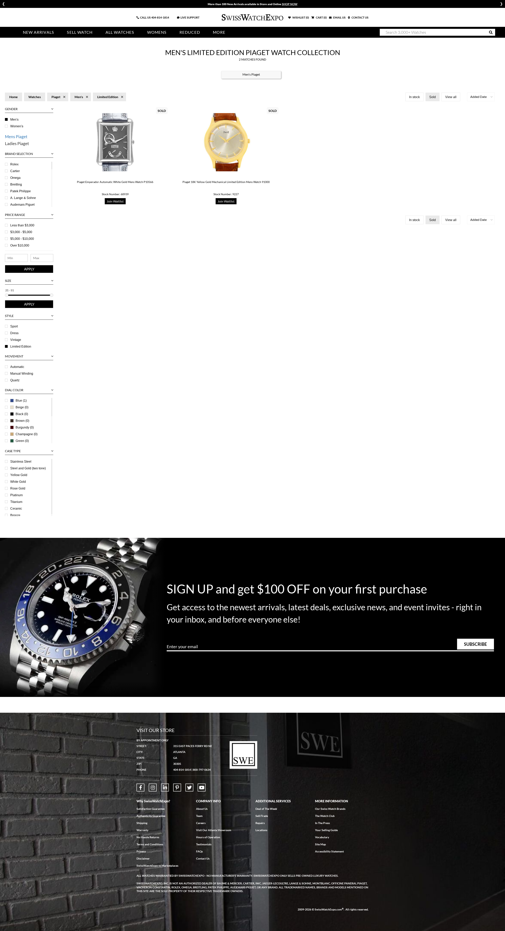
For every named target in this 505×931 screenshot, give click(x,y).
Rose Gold (17, 488)
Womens (157, 32)
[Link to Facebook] (140, 787)
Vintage (15, 339)
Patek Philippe (20, 191)
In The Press (322, 823)
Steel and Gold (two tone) (28, 468)
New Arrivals (38, 32)
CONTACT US (359, 17)
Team (199, 816)
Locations (261, 830)
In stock (414, 97)
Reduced (190, 32)
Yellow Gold (18, 475)
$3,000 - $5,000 (21, 232)
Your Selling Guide (326, 830)
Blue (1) (21, 400)
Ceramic (16, 508)
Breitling (16, 184)
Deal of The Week (266, 808)
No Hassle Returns (148, 837)
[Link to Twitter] (189, 787)
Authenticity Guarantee (151, 816)
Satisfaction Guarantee (151, 808)
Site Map (320, 844)
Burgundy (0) (25, 427)
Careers (201, 823)
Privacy (141, 851)
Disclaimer (143, 858)
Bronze (15, 515)
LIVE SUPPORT (189, 17)
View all (450, 97)
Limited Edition (20, 346)
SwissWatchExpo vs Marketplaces (157, 865)
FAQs (199, 851)
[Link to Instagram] (153, 787)
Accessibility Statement (329, 851)
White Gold (18, 481)
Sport (14, 326)
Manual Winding (21, 373)
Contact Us (202, 858)
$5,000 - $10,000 (22, 238)
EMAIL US (339, 17)
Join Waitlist (115, 201)
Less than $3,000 (22, 225)
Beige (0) (22, 407)
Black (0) (22, 414)
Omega (15, 177)
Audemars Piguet (22, 204)
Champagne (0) (26, 434)
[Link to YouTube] (202, 787)
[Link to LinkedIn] (165, 787)
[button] (481, 97)
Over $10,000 (19, 245)
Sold (432, 97)
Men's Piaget (251, 74)
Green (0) (22, 441)
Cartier (15, 171)
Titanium (16, 501)
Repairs (260, 823)
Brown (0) (22, 420)
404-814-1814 (160, 17)
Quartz (15, 380)
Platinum (16, 495)
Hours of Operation (208, 837)
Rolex (14, 164)
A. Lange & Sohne (23, 198)
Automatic (17, 366)
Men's (14, 119)
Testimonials (203, 844)
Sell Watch (80, 32)
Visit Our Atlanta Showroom (213, 830)
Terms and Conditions (150, 844)
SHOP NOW (289, 4)
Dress (14, 333)
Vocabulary (322, 837)
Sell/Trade (261, 816)
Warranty (142, 830)
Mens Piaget (16, 136)
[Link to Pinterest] (177, 787)
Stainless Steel (20, 461)
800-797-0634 (202, 769)
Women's (16, 126)
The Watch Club (325, 816)
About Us (202, 808)
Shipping (142, 823)
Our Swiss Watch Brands (330, 808)
